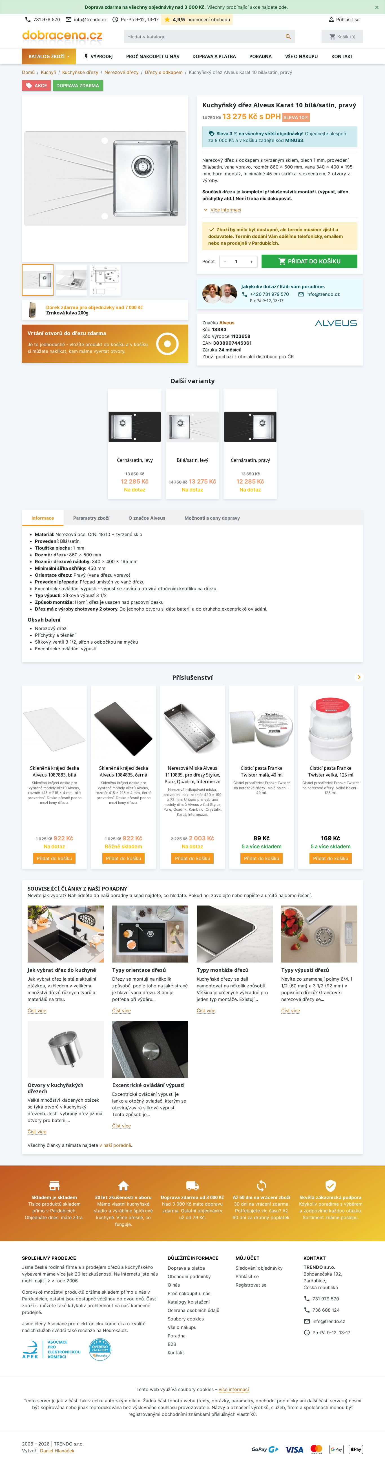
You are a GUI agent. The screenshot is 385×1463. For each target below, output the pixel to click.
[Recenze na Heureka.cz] (100, 1352)
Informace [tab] (43, 518)
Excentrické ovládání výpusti (148, 1085)
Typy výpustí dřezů (305, 969)
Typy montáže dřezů (223, 969)
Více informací (226, 210)
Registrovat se (251, 1285)
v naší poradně (115, 1145)
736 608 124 (326, 1310)
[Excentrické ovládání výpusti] (150, 1049)
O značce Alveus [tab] (147, 518)
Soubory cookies (186, 1319)
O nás (174, 1285)
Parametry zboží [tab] (91, 518)
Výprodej (98, 56)
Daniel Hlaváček (57, 1450)
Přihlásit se (247, 1276)
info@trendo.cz (86, 19)
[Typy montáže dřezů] (235, 934)
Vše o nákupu (301, 56)
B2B (172, 1344)
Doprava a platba (214, 56)
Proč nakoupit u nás (152, 56)
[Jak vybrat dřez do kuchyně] (66, 934)
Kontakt (342, 56)
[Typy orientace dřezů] (150, 934)
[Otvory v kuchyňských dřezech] (66, 1049)
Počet (208, 261)
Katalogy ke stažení (189, 1302)
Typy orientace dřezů (139, 969)
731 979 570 (42, 19)
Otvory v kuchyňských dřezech (55, 1088)
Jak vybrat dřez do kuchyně (62, 969)
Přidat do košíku (309, 261)
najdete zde (274, 7)
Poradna (260, 56)
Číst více (37, 1010)
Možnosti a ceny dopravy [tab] (212, 518)
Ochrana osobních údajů (193, 1310)
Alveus (226, 322)
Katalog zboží (47, 56)
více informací (234, 1389)
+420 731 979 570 (269, 294)
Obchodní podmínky (189, 1276)
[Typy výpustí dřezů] (319, 934)
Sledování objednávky (259, 1268)
